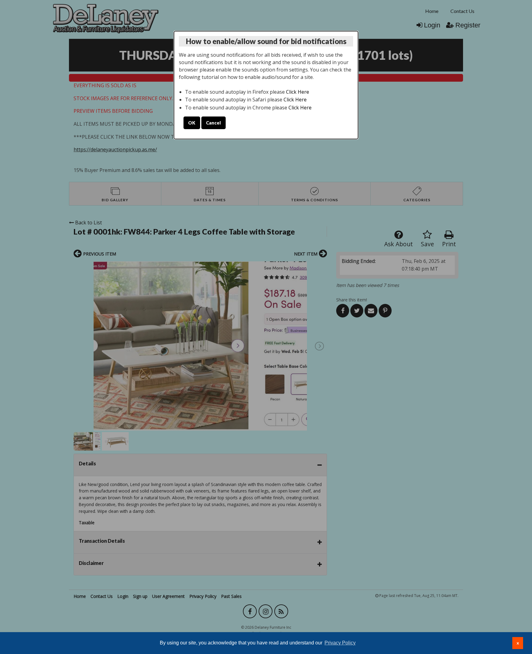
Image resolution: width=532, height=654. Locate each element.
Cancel (213, 122)
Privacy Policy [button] (340, 642)
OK (191, 122)
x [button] (518, 642)
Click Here (297, 91)
